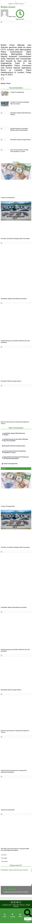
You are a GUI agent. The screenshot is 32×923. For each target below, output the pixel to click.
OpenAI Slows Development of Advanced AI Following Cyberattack (16, 457)
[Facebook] (12, 902)
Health (5, 889)
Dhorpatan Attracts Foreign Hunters (20, 139)
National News (12, 889)
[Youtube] (17, 902)
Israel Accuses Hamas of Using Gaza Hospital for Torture (19, 150)
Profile (20, 917)
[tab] (16, 468)
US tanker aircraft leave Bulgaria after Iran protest (19, 103)
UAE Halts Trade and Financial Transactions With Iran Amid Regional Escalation (15, 849)
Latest (4, 917)
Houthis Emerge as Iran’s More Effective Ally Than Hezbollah (19, 129)
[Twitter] (15, 902)
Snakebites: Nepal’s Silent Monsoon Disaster (14, 298)
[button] (28, 913)
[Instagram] (20, 902)
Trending (12, 917)
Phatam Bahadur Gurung (11, 894)
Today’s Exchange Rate (17, 92)
